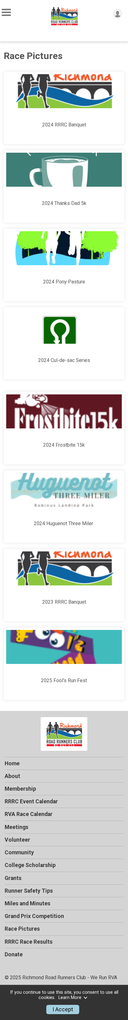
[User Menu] (117, 13)
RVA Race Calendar (29, 814)
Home (12, 763)
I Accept (63, 1009)
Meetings (16, 827)
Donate (14, 954)
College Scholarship (30, 865)
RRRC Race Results (29, 942)
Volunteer (17, 840)
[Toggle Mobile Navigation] (6, 12)
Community (19, 852)
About (12, 776)
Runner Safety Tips (29, 891)
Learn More (69, 997)
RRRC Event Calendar (31, 801)
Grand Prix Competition (34, 916)
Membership (20, 789)
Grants (13, 878)
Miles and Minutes (27, 903)
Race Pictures (22, 929)
